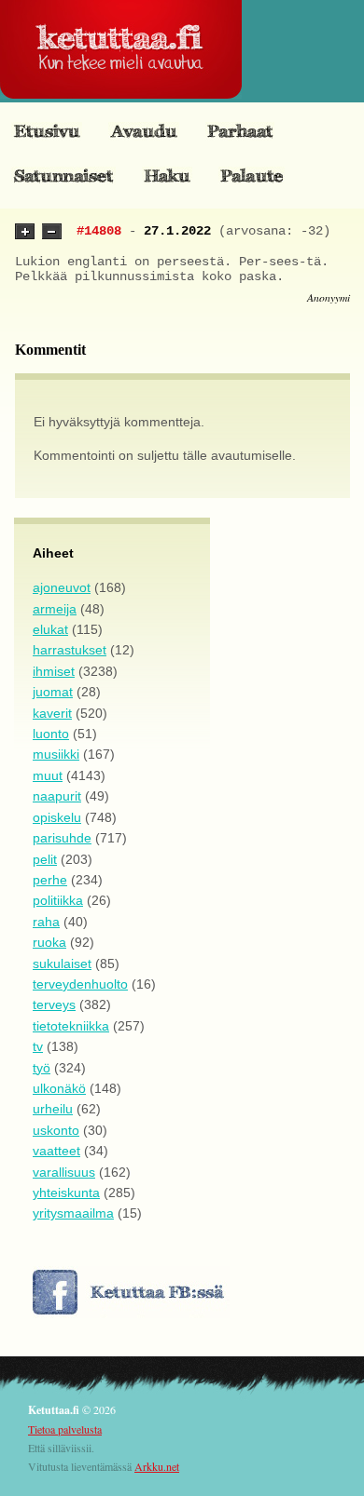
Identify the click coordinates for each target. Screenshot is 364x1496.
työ (41, 1067)
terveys (54, 1004)
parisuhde (62, 837)
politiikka (58, 900)
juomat (53, 691)
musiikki (56, 754)
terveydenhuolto (80, 984)
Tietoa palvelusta (65, 1429)
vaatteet (56, 1150)
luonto (51, 733)
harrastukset (69, 649)
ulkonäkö (59, 1088)
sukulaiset (62, 963)
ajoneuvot (62, 587)
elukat (50, 629)
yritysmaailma (73, 1213)
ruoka (49, 942)
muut (48, 775)
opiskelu (57, 817)
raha (46, 921)
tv (38, 1046)
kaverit (52, 713)
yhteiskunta (66, 1192)
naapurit (57, 795)
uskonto (56, 1130)
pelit (45, 859)
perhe (50, 879)
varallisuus (64, 1172)
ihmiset (54, 671)
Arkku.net (156, 1466)
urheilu (53, 1108)
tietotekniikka (71, 1025)
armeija (55, 608)
